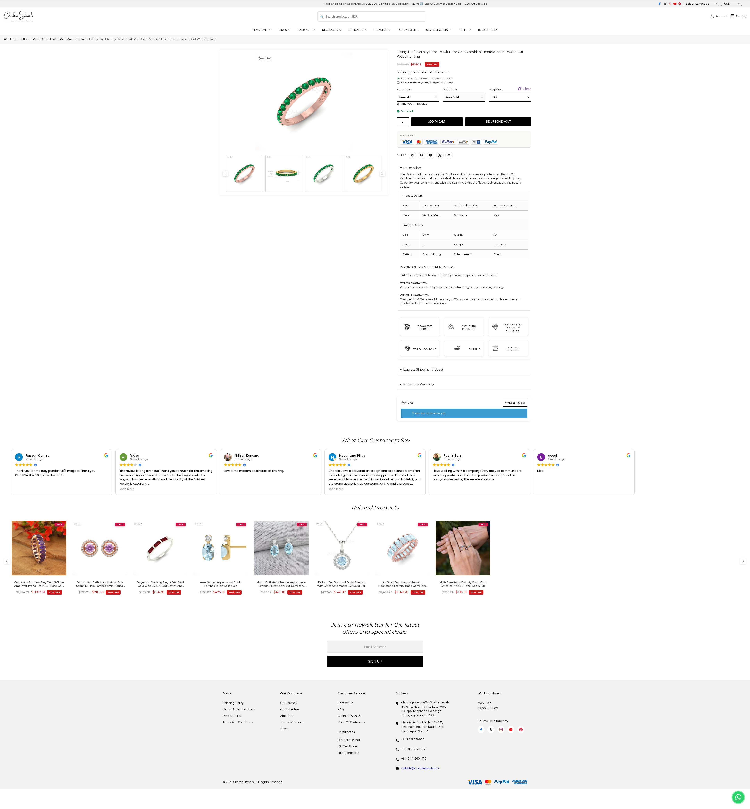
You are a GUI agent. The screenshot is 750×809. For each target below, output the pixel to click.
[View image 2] (284, 173)
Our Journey (288, 703)
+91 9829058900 (413, 739)
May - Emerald (76, 39)
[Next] (743, 561)
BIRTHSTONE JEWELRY (46, 39)
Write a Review (515, 403)
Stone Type (404, 89)
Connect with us (349, 716)
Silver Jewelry (437, 30)
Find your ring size (414, 104)
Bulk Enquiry (488, 30)
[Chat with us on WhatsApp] (738, 797)
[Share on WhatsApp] (412, 155)
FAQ (341, 709)
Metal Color (450, 89)
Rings (283, 30)
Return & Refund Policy (239, 709)
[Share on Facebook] (421, 155)
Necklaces (330, 30)
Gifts (463, 30)
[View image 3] (323, 173)
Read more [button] (127, 489)
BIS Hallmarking (349, 740)
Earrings (304, 30)
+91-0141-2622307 (413, 749)
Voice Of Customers (351, 722)
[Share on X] (440, 155)
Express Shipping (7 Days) (423, 369)
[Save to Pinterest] (430, 155)
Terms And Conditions (238, 722)
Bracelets (382, 30)
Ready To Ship (408, 30)
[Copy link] (449, 155)
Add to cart (437, 121)
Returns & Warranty (418, 384)
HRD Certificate (349, 753)
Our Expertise (289, 709)
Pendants (356, 30)
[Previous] (7, 561)
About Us (286, 716)
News (284, 729)
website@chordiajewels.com (420, 768)
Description (412, 168)
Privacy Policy (232, 716)
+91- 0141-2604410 (413, 758)
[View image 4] (363, 173)
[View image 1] (244, 173)
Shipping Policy (233, 703)
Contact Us (345, 703)
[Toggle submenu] (269, 30)
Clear (527, 89)
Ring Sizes (495, 89)
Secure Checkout (498, 121)
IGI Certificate (347, 746)
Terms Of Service (292, 722)
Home (13, 39)
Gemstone (260, 30)
